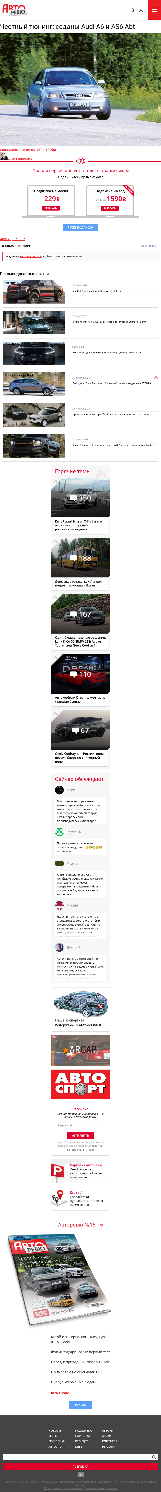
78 (16, 313)
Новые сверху (147, 245)
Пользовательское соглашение (63, 1488)
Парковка (82, 1436)
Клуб (78, 1446)
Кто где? (81, 1441)
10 (16, 436)
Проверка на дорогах (17, 375)
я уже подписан (80, 227)
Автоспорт (56, 1446)
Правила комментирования (100, 1488)
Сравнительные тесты (17, 150)
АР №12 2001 (47, 150)
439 (32, 375)
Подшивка (83, 1430)
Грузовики (56, 1441)
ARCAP (106, 1436)
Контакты (109, 1441)
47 (16, 282)
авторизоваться (30, 256)
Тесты (52, 1436)
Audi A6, (6, 239)
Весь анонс (60, 1393)
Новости (10, 282)
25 (16, 344)
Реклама (108, 1446)
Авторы (107, 1430)
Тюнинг (19, 239)
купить (80, 1405)
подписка (81, 1466)
